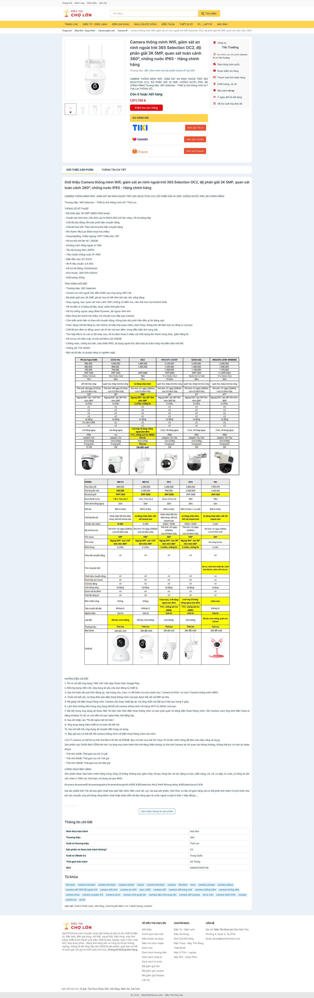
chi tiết (114, 169)
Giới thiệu (92, 3)
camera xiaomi (126, 884)
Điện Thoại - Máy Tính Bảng (188, 943)
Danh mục (80, 3)
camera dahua (225, 884)
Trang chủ (67, 3)
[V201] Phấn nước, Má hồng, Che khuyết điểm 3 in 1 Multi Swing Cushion (113, 906)
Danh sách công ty (152, 957)
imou (192, 884)
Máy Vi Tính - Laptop (185, 952)
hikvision (70, 884)
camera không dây (229, 889)
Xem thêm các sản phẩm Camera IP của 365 (172, 70)
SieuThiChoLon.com (152, 995)
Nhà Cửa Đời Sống (145, 24)
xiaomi (140, 884)
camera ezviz (113, 894)
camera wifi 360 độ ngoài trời (81, 889)
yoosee (242, 894)
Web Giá (125, 988)
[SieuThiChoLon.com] (77, 13)
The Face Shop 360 (98, 988)
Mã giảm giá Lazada (153, 970)
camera (172, 884)
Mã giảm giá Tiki (150, 966)
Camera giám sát (106, 30)
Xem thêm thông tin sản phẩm (157, 811)
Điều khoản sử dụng (152, 938)
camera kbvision (86, 884)
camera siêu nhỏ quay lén (162, 894)
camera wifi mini (108, 889)
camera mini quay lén (134, 894)
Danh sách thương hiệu (154, 952)
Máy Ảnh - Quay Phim (85, 30)
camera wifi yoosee (189, 894)
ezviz (82, 899)
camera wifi (160, 889)
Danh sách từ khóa (152, 961)
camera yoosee (206, 884)
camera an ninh (128, 889)
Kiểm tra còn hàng (146, 107)
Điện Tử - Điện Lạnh (95, 24)
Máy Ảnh (222, 24)
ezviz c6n (208, 894)
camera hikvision (156, 884)
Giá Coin (135, 988)
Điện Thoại (168, 24)
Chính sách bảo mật (152, 934)
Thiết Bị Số (186, 24)
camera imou (72, 894)
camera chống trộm (205, 889)
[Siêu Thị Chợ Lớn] (78, 926)
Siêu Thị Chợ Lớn (174, 995)
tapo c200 (145, 889)
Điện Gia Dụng (120, 24)
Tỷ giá (83, 988)
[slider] (70, 109)
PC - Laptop (205, 24)
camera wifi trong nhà (180, 889)
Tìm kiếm (210, 13)
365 (146, 70)
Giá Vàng (115, 988)
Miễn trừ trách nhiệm (153, 943)
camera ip (71, 899)
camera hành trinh (226, 894)
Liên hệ (103, 3)
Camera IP (123, 30)
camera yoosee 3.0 (92, 894)
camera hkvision (107, 884)
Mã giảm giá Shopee (153, 975)
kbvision (183, 884)
